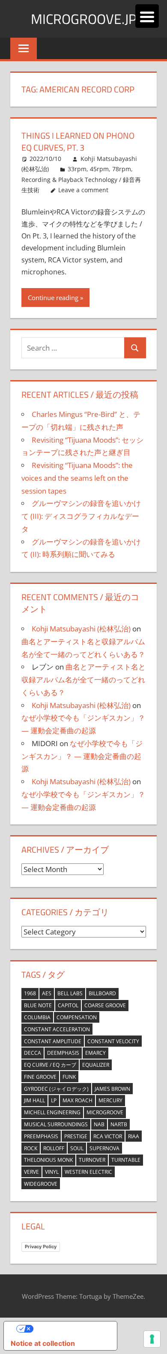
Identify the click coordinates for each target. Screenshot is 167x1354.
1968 (30, 993)
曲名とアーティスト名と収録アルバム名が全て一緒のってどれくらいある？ (83, 679)
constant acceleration (57, 1029)
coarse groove (105, 1005)
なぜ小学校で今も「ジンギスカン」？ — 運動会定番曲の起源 (82, 756)
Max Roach (77, 1100)
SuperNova (104, 1148)
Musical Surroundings (56, 1124)
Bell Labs (70, 993)
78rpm (121, 169)
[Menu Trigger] (147, 16)
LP (54, 1100)
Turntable (125, 1160)
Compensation (77, 1017)
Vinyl (52, 1171)
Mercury (110, 1100)
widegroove (40, 1183)
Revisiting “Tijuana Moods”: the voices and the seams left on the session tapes (77, 478)
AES (46, 993)
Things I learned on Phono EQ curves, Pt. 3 (77, 141)
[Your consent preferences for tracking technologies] (152, 1339)
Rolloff (53, 1148)
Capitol (68, 1005)
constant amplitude (52, 1041)
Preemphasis (41, 1136)
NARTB (118, 1124)
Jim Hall (34, 1100)
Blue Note (38, 1005)
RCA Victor (107, 1136)
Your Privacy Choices (68, 1328)
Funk (69, 1076)
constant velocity (113, 1041)
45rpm (99, 169)
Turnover (92, 1160)
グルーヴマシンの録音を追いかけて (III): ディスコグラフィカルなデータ (81, 516)
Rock (30, 1148)
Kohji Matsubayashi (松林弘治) (81, 629)
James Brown (112, 1088)
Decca (32, 1052)
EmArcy (95, 1052)
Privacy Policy (41, 1247)
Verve (31, 1171)
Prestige (75, 1136)
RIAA (133, 1136)
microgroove (104, 1112)
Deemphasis (63, 1052)
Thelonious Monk (48, 1160)
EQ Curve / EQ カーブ (50, 1064)
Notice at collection (43, 1343)
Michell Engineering (52, 1112)
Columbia (37, 1017)
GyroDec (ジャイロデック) (56, 1088)
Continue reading (53, 297)
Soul (77, 1148)
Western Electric (88, 1171)
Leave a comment (83, 190)
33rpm (77, 169)
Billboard (102, 993)
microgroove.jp (84, 19)
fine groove (40, 1076)
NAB (99, 1124)
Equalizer (95, 1064)
